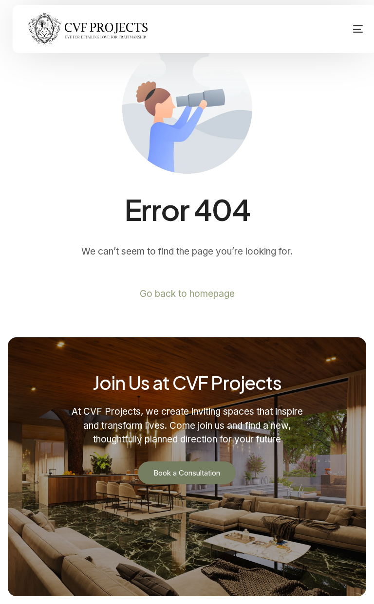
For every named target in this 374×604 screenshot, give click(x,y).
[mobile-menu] (345, 29)
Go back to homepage (187, 293)
